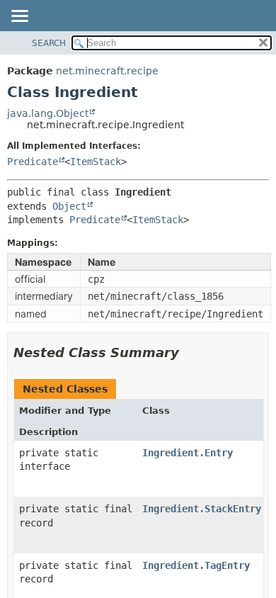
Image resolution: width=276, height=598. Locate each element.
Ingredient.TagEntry (196, 565)
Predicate (32, 161)
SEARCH (49, 43)
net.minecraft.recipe (107, 71)
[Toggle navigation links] (19, 17)
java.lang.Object (47, 113)
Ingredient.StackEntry (201, 508)
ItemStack (95, 161)
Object (69, 206)
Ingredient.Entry (187, 452)
